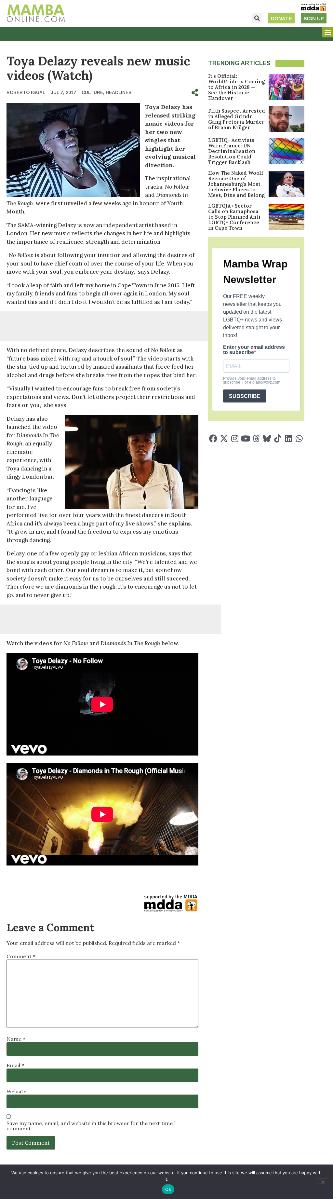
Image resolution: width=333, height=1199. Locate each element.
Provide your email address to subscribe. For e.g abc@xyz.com (251, 380)
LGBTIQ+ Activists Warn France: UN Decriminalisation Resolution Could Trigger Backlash (231, 151)
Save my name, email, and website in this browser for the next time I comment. (91, 1126)
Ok (168, 1189)
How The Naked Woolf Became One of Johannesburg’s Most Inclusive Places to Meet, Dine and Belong (236, 184)
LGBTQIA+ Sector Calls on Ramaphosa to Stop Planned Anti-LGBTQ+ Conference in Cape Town (235, 217)
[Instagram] (235, 438)
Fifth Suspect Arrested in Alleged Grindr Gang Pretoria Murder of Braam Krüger (236, 119)
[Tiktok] (277, 438)
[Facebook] (213, 438)
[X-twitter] (224, 438)
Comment (21, 956)
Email (15, 1065)
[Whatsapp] (299, 438)
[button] (257, 18)
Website (16, 1091)
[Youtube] (245, 438)
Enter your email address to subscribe (254, 350)
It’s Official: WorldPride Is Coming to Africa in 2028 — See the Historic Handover (236, 87)
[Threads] (256, 438)
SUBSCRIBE (244, 396)
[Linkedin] (288, 438)
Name (16, 1039)
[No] (322, 1181)
